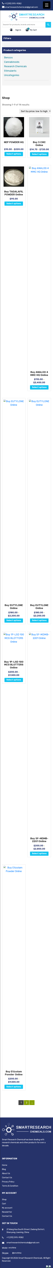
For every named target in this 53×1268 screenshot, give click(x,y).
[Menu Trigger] (46, 5)
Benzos (8, 57)
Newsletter (7, 1212)
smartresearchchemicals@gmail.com (21, 7)
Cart (4, 1204)
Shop (4, 1199)
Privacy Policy (8, 1182)
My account (7, 1208)
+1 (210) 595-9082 (12, 3)
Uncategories (11, 75)
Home (4, 1165)
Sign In (18, 30)
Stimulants (10, 70)
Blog (4, 1169)
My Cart (33, 30)
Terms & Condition (10, 1186)
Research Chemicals (15, 66)
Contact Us (7, 1177)
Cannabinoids (11, 61)
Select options (13, 154)
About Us (6, 1173)
